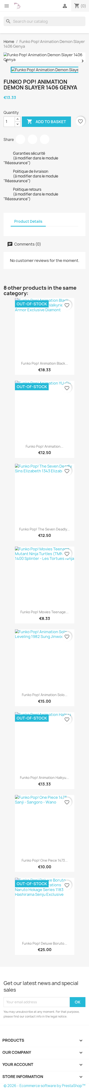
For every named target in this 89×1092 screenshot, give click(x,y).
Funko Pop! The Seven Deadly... (44, 529)
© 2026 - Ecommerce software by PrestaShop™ (44, 1085)
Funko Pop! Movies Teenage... (44, 612)
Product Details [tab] (28, 221)
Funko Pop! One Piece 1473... (45, 860)
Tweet (32, 139)
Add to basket (46, 121)
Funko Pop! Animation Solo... (44, 694)
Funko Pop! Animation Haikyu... (44, 777)
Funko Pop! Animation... (44, 446)
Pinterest (44, 139)
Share (20, 139)
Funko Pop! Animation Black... (44, 363)
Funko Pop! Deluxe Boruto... (44, 943)
